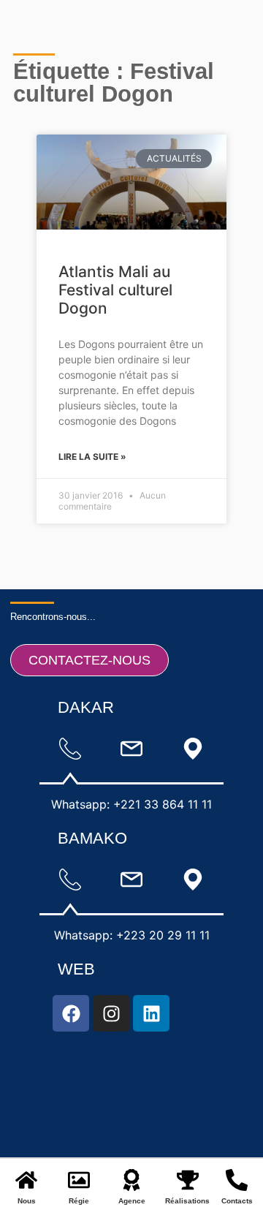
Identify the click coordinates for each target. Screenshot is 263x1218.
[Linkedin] (151, 1013)
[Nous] (26, 1180)
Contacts (237, 1201)
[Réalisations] (188, 1180)
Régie (79, 1201)
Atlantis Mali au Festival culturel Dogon (115, 289)
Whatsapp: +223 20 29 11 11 (132, 935)
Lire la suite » (92, 456)
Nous (27, 1201)
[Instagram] (111, 1013)
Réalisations (187, 1201)
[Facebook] (71, 1013)
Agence (131, 1201)
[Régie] (79, 1180)
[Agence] (131, 1180)
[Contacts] (237, 1180)
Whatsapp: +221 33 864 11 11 (131, 804)
